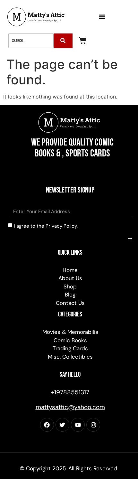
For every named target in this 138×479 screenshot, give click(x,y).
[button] (102, 17)
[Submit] (129, 238)
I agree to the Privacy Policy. (46, 225)
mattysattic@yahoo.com (70, 407)
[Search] (63, 40)
